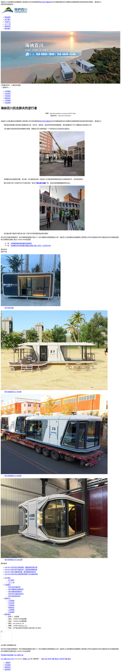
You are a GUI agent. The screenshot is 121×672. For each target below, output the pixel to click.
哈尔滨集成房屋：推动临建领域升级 (20, 572)
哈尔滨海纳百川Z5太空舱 (13, 476)
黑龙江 (57, 659)
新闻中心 (8, 598)
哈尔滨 (62, 659)
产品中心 (8, 22)
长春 (52, 659)
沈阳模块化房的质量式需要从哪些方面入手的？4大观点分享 (31, 245)
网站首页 (8, 17)
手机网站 (4, 655)
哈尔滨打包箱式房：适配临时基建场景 (21, 569)
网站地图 (10, 655)
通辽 (69, 659)
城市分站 (20, 655)
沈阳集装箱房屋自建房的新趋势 (21, 243)
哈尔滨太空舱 (9, 308)
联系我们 (8, 28)
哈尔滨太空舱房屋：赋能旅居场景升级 (21, 567)
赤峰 (65, 659)
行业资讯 (8, 93)
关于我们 (8, 19)
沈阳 (42, 659)
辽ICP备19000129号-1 (8, 659)
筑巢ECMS (26, 659)
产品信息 (8, 96)
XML (15, 655)
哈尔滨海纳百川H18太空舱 (13, 560)
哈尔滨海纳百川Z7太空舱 (13, 392)
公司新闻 (8, 91)
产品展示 (8, 585)
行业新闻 (8, 103)
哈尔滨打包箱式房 (46, 2)
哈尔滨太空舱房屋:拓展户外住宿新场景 (21, 574)
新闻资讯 (8, 26)
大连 (45, 659)
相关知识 (8, 98)
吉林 (49, 659)
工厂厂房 (8, 24)
